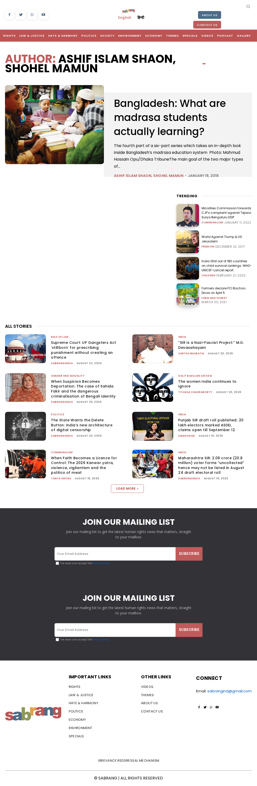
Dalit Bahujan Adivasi (195, 376)
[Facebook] (9, 15)
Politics (57, 414)
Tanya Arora (61, 478)
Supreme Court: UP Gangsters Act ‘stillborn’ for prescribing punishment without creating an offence (83, 350)
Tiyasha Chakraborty (195, 392)
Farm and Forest (214, 298)
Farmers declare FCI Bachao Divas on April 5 (223, 290)
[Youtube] (43, 15)
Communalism (212, 222)
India (182, 337)
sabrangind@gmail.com (229, 691)
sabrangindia (62, 363)
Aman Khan (186, 436)
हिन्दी (141, 17)
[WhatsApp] (32, 15)
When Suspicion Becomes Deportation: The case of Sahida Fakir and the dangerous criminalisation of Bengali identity (83, 389)
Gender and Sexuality (68, 376)
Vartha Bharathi (191, 353)
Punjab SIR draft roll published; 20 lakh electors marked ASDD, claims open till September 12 (210, 425)
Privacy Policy (101, 563)
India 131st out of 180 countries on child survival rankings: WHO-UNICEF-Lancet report (227, 265)
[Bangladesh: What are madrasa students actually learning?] (54, 124)
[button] (248, 6)
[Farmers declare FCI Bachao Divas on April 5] (187, 294)
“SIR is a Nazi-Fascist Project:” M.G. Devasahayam (211, 345)
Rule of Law (60, 337)
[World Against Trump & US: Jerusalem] (187, 241)
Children (208, 275)
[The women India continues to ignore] (152, 387)
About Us (209, 15)
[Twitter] (20, 15)
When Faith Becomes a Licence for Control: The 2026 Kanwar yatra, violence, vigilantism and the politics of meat (84, 465)
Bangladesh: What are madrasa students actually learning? (170, 117)
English (124, 17)
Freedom (208, 246)
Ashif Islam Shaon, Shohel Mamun (149, 175)
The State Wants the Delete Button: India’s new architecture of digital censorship (81, 425)
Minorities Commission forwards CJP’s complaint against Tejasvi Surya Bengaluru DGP (226, 212)
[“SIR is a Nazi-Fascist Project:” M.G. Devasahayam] (152, 348)
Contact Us (207, 25)
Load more (126, 488)
